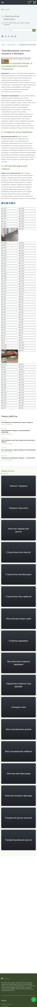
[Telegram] (10, 203)
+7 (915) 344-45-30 (11, 16)
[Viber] (12, 203)
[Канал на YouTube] (15, 36)
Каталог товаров (6, 1004)
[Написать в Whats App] (5, 36)
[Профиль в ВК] (12, 36)
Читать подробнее (6, 424)
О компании (4, 1006)
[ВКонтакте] (2, 203)
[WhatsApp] (14, 203)
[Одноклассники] (5, 203)
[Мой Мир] (7, 203)
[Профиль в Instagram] (9, 36)
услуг (27, 985)
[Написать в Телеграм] (2, 36)
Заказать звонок (9, 19)
